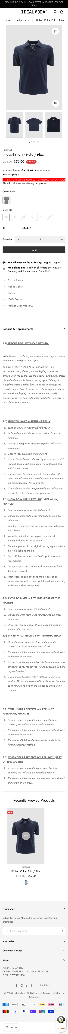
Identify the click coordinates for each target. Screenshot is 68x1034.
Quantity (7, 239)
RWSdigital (33, 996)
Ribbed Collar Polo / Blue (25, 871)
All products (23, 20)
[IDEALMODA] (34, 11)
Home (7, 20)
